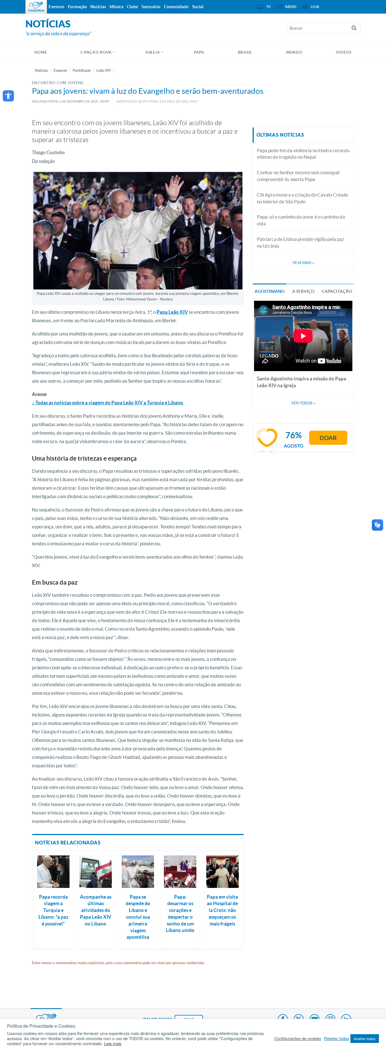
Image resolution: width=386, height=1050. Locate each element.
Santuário (151, 6)
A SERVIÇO (303, 291)
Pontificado (82, 70)
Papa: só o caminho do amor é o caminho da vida (301, 220)
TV (268, 6)
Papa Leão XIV (172, 312)
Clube (132, 6)
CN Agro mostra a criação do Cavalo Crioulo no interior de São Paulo (302, 198)
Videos (344, 52)
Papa (199, 52)
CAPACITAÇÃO (337, 291)
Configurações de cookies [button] (297, 1038)
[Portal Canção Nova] (36, 7)
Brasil (245, 52)
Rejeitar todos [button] (336, 1038)
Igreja (153, 52)
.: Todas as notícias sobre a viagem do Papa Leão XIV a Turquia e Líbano (108, 402)
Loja (315, 6)
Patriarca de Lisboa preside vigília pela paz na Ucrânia (300, 242)
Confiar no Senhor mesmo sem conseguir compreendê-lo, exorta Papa (298, 176)
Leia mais (112, 1043)
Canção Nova (96, 52)
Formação (77, 6)
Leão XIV (103, 70)
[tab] (269, 291)
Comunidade (176, 6)
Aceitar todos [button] (365, 1038)
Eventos (56, 6)
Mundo (294, 52)
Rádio (290, 6)
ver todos (303, 403)
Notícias (41, 70)
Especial (60, 70)
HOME (40, 52)
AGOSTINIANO (270, 291)
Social (197, 6)
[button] (8, 95)
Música (116, 6)
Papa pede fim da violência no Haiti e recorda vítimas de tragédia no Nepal (303, 154)
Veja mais (303, 263)
